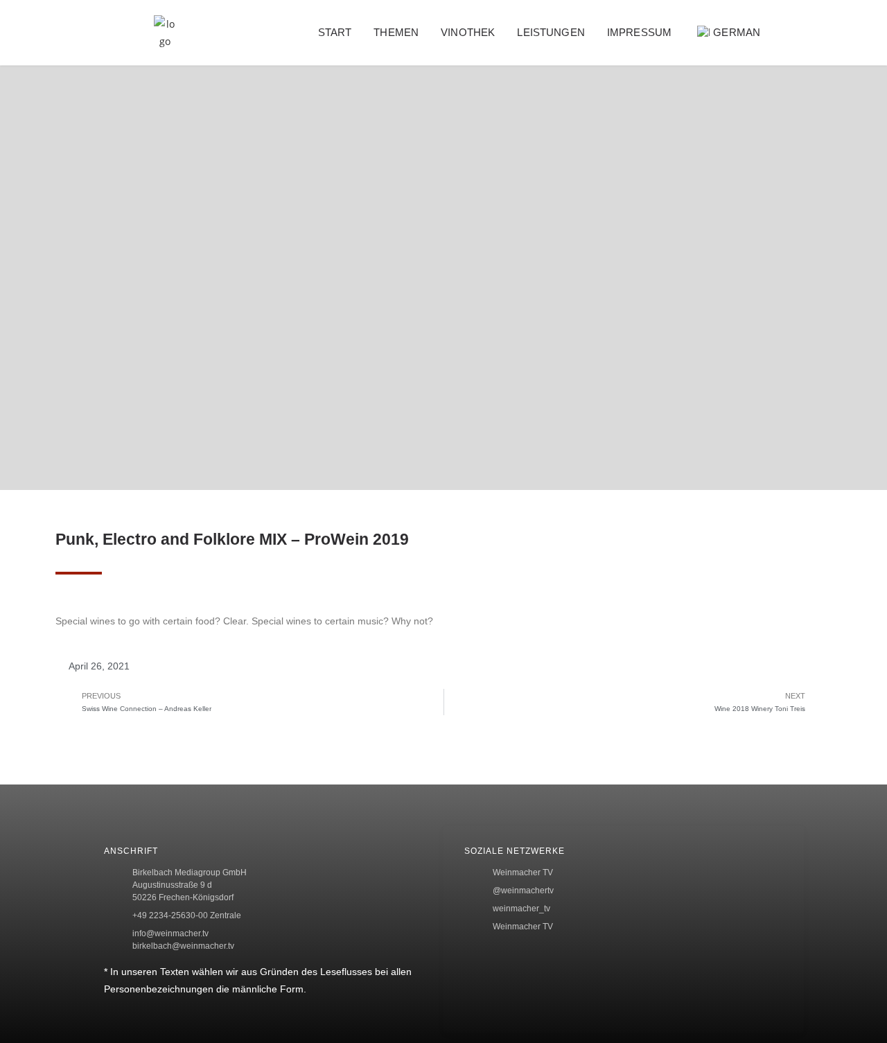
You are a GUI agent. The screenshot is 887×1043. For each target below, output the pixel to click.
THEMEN (396, 32)
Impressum (639, 32)
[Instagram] (857, 343)
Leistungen (551, 32)
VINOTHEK (468, 32)
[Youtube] (857, 389)
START (335, 32)
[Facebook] (857, 253)
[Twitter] (857, 298)
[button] (807, 32)
